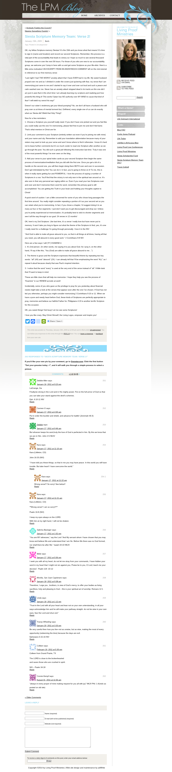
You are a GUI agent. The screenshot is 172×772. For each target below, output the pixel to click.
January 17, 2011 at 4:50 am (49, 412)
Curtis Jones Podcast (126, 134)
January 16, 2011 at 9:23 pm (49, 384)
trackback (99, 334)
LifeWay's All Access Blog (127, 143)
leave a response (86, 334)
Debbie (40, 425)
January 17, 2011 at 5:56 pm (49, 557)
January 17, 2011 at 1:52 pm (49, 534)
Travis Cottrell (123, 167)
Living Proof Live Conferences (130, 147)
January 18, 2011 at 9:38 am (49, 581)
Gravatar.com (77, 361)
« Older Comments (33, 697)
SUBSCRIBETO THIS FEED (127, 88)
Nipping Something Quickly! (36, 31)
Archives (99, 15)
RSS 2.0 (67, 334)
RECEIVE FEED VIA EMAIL (127, 82)
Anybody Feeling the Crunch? (39, 28)
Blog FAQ (121, 130)
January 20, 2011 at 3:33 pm (49, 625)
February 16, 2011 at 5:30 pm (49, 649)
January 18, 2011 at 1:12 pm (49, 602)
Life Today (121, 138)
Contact (115, 15)
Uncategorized (41, 45)
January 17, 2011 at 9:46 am (49, 428)
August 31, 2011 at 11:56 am (49, 680)
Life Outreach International (128, 119)
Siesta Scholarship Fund (127, 156)
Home (84, 15)
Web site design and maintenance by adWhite (85, 768)
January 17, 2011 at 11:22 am (54, 480)
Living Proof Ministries (126, 151)
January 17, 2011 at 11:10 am (49, 449)
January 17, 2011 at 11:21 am (49, 498)
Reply (32, 402)
